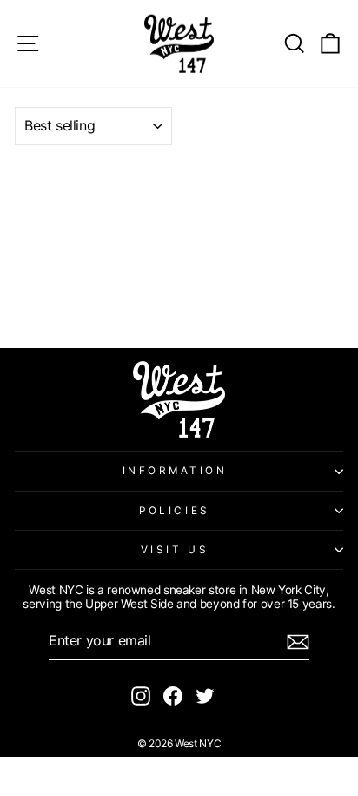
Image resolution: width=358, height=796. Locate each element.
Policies (174, 511)
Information (175, 471)
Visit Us (175, 550)
